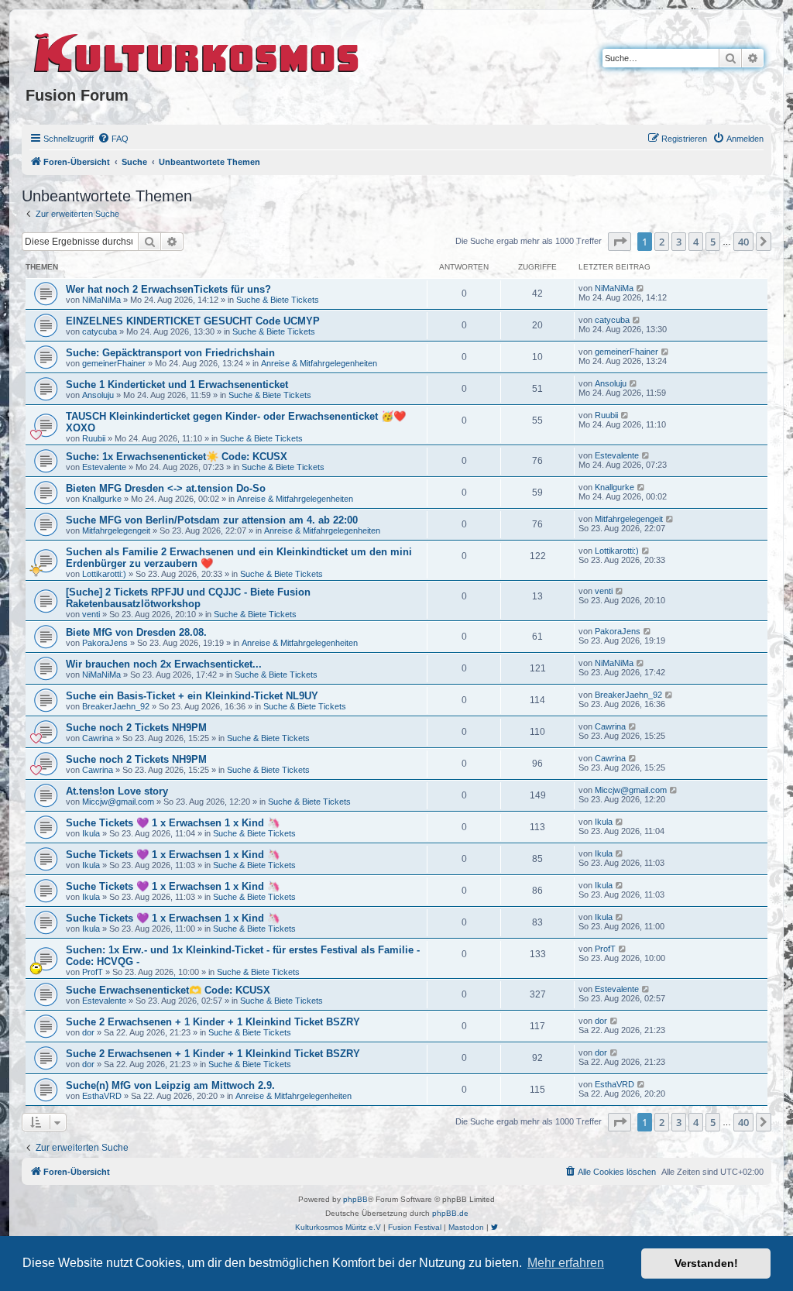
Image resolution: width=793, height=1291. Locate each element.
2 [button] (661, 242)
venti (91, 614)
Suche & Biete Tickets (277, 299)
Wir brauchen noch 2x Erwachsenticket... (164, 664)
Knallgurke (102, 498)
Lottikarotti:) (104, 574)
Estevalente (104, 467)
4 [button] (696, 242)
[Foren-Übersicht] (197, 50)
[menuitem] (113, 138)
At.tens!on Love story (117, 791)
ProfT (92, 972)
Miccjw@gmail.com (118, 801)
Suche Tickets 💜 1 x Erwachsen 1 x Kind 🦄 (173, 823)
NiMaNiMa (101, 299)
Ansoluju (98, 395)
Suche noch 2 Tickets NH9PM (136, 727)
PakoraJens (105, 642)
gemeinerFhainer (114, 363)
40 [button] (743, 242)
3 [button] (678, 242)
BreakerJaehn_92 (115, 706)
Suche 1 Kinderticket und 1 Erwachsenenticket (177, 384)
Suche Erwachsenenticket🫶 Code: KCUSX (168, 990)
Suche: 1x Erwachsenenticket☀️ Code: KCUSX (176, 456)
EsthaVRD (102, 1095)
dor (88, 1032)
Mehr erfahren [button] (565, 1262)
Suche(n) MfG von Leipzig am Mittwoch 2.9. (170, 1085)
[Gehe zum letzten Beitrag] (641, 288)
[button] (619, 241)
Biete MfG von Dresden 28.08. (136, 632)
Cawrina (97, 738)
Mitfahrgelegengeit (116, 530)
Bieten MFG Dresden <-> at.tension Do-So (166, 488)
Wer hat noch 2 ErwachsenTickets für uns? (168, 289)
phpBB (355, 1199)
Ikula (91, 833)
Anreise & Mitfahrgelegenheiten (319, 363)
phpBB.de (450, 1213)
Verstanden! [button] (706, 1263)
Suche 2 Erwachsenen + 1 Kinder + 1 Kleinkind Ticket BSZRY (213, 1022)
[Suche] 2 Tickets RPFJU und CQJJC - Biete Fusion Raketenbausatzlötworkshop (188, 597)
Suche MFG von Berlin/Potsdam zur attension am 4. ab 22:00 (212, 520)
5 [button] (713, 242)
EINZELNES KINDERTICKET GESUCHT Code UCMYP (193, 321)
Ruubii (93, 438)
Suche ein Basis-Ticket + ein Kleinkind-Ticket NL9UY (192, 696)
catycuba (99, 331)
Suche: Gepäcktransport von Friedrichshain (170, 353)
